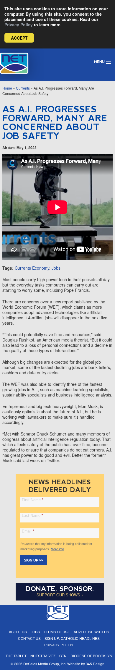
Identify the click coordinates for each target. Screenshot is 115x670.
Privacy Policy (18, 24)
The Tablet (16, 655)
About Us (18, 631)
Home (7, 87)
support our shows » (60, 595)
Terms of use (57, 631)
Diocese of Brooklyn (91, 655)
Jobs (56, 268)
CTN (63, 655)
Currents (23, 87)
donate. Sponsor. (60, 589)
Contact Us (29, 638)
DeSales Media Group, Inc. (44, 663)
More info (57, 549)
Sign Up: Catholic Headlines (72, 638)
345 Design (95, 663)
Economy (40, 268)
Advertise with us (91, 631)
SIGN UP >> (33, 560)
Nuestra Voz (42, 655)
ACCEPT (19, 38)
